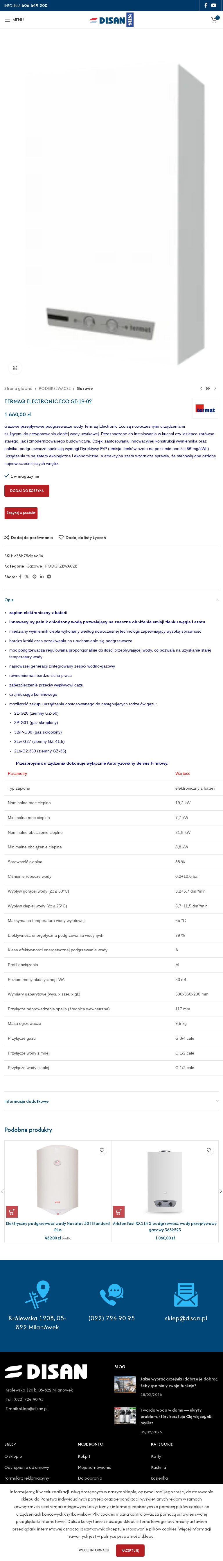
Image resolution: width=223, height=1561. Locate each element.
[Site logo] (111, 19)
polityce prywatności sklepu (127, 1536)
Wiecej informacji (94, 1550)
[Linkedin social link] (41, 577)
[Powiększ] (15, 368)
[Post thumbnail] (125, 1387)
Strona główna (18, 388)
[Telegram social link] (49, 577)
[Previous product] (201, 388)
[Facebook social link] (205, 5)
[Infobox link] (111, 1301)
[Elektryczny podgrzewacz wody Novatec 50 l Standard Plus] (58, 1180)
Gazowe (85, 388)
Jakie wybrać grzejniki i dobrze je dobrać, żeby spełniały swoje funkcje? (179, 1382)
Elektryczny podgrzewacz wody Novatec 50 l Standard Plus (58, 1226)
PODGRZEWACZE (55, 388)
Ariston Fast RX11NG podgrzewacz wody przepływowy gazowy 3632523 (165, 1226)
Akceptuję (130, 1550)
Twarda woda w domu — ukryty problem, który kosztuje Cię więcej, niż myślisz (176, 1416)
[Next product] (215, 388)
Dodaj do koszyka (27, 490)
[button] (12, 1212)
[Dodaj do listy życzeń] (102, 1150)
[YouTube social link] (213, 5)
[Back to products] (208, 388)
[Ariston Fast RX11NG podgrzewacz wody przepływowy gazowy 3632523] (165, 1180)
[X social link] (27, 577)
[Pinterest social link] (34, 577)
